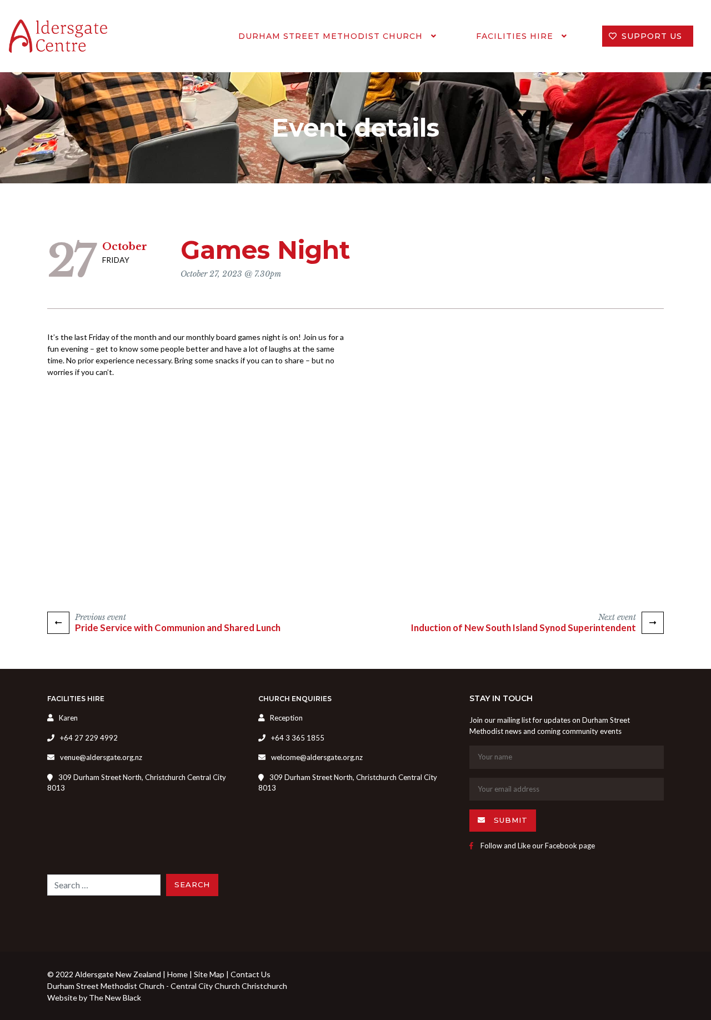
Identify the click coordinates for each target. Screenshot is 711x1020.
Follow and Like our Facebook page (537, 845)
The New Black (115, 997)
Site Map (209, 974)
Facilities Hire (516, 36)
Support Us (652, 36)
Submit (509, 820)
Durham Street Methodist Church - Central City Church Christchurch (167, 986)
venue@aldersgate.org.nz (101, 757)
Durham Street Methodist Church (331, 36)
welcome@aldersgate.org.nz (317, 757)
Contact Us (251, 974)
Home (177, 974)
